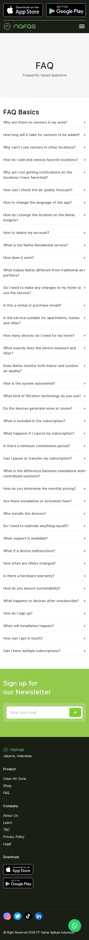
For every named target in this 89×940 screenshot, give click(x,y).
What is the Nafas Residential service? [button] (44, 245)
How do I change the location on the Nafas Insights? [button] (44, 217)
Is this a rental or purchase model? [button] (44, 305)
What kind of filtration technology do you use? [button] (44, 396)
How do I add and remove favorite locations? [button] (44, 160)
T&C (6, 830)
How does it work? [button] (44, 258)
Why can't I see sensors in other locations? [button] (44, 147)
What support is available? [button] (44, 538)
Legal (7, 844)
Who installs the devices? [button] (44, 513)
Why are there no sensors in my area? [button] (44, 122)
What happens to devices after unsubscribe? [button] (44, 601)
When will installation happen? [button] (44, 626)
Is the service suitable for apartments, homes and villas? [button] (44, 320)
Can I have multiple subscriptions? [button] (44, 651)
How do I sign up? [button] (44, 613)
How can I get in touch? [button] (44, 638)
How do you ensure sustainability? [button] (44, 588)
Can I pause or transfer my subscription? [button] (44, 458)
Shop (7, 786)
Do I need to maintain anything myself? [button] (44, 526)
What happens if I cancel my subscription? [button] (44, 433)
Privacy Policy (14, 837)
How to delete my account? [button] (44, 233)
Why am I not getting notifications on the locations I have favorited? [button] (44, 175)
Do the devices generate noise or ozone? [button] (44, 408)
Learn (7, 823)
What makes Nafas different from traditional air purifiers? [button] (44, 272)
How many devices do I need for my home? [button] (44, 335)
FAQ (6, 793)
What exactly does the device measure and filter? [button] (44, 350)
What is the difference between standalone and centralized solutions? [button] (44, 473)
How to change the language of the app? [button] (44, 202)
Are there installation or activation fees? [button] (44, 501)
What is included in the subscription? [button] (44, 421)
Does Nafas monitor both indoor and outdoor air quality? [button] (44, 368)
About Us (10, 816)
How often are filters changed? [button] (44, 563)
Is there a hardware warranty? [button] (44, 576)
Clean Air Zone (14, 779)
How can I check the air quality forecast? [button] (44, 190)
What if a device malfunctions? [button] (44, 551)
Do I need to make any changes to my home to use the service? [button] (44, 290)
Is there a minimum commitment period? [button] (44, 446)
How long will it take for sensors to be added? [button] (44, 135)
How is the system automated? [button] (44, 383)
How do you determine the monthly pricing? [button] (44, 488)
